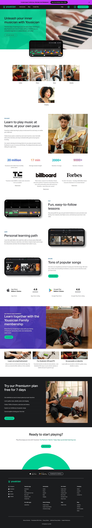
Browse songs (53, 276)
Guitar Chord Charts (47, 506)
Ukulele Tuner (64, 492)
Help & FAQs (63, 504)
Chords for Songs (46, 508)
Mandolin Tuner (64, 496)
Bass (44, 494)
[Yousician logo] (10, 7)
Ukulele (44, 492)
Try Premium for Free (28, 492)
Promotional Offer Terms (36, 520)
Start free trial (9, 418)
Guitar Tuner (63, 489)
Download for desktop (55, 473)
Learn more (7, 333)
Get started (9, 337)
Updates (79, 504)
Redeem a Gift (27, 496)
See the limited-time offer (59, 2)
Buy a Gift (26, 494)
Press (78, 492)
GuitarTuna (26, 504)
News (78, 510)
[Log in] (75, 7)
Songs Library (46, 504)
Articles (78, 506)
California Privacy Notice (55, 520)
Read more (17, 185)
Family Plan (36, 6)
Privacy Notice (46, 520)
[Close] (89, 2)
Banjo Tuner (63, 498)
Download (26, 489)
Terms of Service (26, 520)
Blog (29, 6)
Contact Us (79, 494)
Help (62, 6)
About (78, 489)
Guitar (44, 489)
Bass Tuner (63, 494)
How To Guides (80, 508)
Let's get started (82, 6)
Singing (44, 496)
